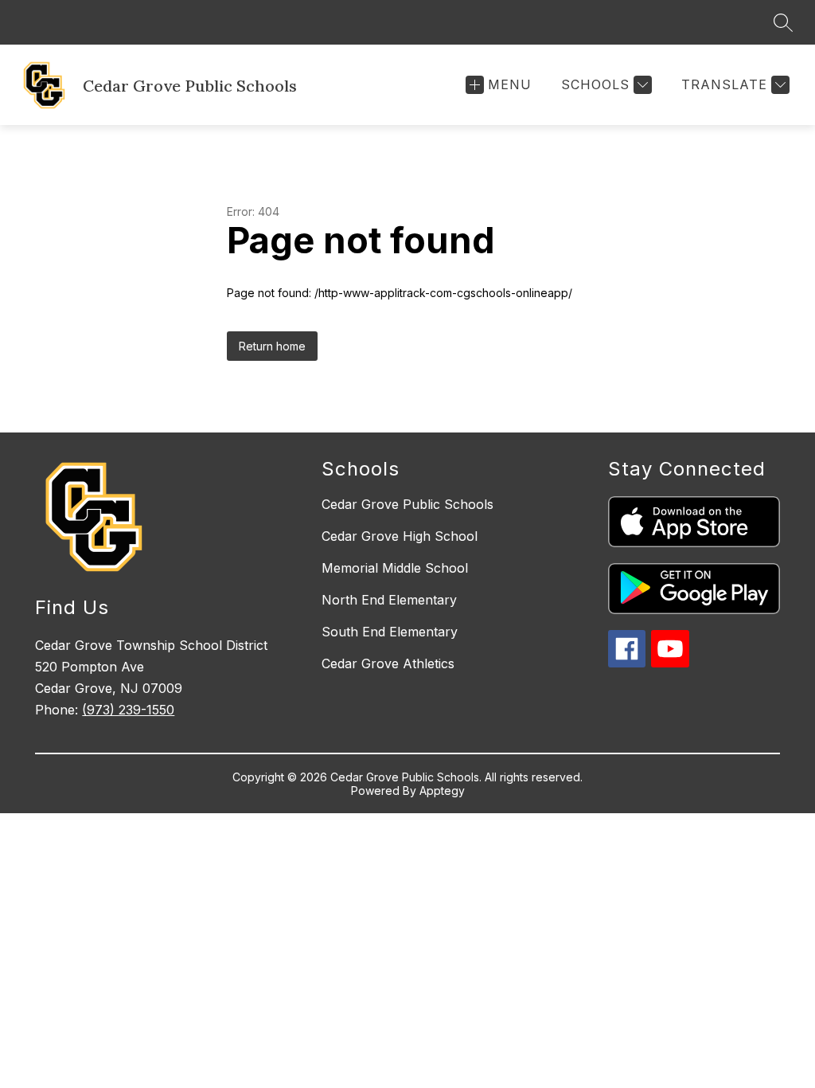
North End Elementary (389, 600)
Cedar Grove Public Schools (407, 504)
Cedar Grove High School (400, 536)
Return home (272, 346)
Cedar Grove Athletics (388, 663)
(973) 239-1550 (128, 710)
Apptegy (442, 790)
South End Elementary (390, 632)
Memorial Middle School (395, 568)
